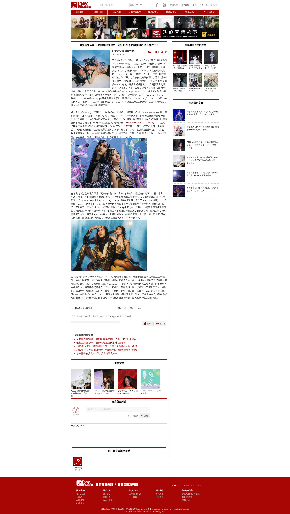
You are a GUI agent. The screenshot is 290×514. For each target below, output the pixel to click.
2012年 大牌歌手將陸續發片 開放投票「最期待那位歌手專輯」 (107, 346)
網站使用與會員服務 (191, 494)
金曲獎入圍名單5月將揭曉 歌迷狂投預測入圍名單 (101, 342)
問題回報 (159, 497)
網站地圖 (80, 503)
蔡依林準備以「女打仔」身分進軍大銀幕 (96, 353)
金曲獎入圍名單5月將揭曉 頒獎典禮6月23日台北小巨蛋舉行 (106, 339)
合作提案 (159, 494)
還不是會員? (133, 416)
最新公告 (186, 500)
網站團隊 (107, 494)
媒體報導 (80, 500)
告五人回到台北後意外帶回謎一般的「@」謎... (81, 393)
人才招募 (133, 497)
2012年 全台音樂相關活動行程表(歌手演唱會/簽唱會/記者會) (106, 350)
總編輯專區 (108, 500)
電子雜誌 (185, 5)
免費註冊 (203, 5)
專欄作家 (174, 5)
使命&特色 (81, 494)
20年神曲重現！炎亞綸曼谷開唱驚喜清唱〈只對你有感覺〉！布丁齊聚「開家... (202, 145)
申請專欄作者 (135, 494)
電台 (195, 5)
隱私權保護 (187, 497)
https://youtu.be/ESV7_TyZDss (139, 123)
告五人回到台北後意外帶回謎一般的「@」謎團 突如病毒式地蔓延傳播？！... (202, 160)
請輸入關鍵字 (106, 5)
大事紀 (79, 497)
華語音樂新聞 (87, 45)
